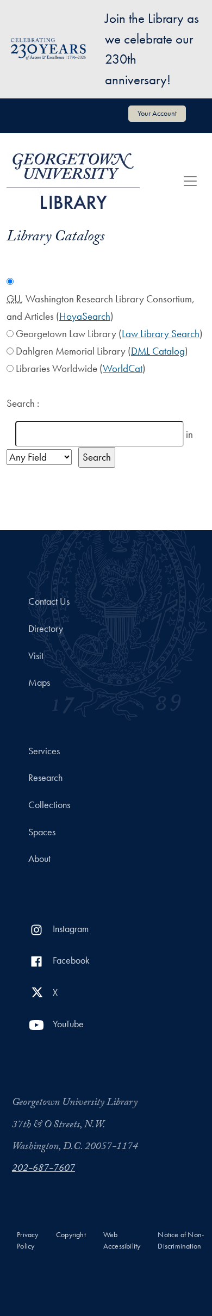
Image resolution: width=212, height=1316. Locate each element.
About (39, 859)
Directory (45, 629)
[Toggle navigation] (190, 181)
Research (45, 778)
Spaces (41, 832)
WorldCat (122, 368)
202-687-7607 (43, 1169)
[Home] (73, 181)
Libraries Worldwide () (81, 368)
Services (44, 751)
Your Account (157, 113)
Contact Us (49, 601)
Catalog (158, 351)
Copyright (71, 1234)
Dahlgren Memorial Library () (102, 351)
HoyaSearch (84, 316)
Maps (39, 682)
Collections (49, 805)
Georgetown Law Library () (109, 333)
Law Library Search (160, 333)
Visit (35, 656)
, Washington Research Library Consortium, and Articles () (101, 307)
